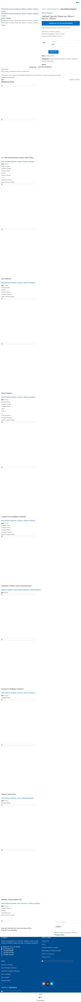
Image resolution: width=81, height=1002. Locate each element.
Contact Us (45, 941)
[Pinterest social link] (51, 65)
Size (43, 42)
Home (43, 9)
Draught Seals (5, 980)
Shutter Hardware (71, 59)
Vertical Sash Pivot (8, 794)
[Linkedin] (52, 984)
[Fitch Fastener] (18, 320)
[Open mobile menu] (1, 2)
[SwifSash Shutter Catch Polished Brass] (18, 558)
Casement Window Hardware (10, 971)
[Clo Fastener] (18, 206)
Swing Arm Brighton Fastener (12, 689)
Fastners (20, 283)
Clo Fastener (6, 279)
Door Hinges (5, 977)
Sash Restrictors (22, 903)
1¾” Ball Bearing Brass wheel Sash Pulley (17, 158)
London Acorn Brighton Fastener (13, 517)
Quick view (3, 154)
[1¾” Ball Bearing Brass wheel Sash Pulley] (18, 101)
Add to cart (53, 51)
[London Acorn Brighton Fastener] (18, 443)
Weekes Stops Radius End (11, 900)
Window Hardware (53, 9)
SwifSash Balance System (50, 947)
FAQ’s (44, 944)
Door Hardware (6, 974)
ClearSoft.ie (13, 987)
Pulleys (19, 161)
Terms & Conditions (48, 954)
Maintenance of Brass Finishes (51, 950)
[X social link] (49, 65)
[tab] (32, 67)
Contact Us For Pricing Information (61, 23)
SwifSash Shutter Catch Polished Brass (16, 586)
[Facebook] (44, 984)
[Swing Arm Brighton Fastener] (18, 616)
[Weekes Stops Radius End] (18, 826)
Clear (53, 44)
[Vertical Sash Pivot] (18, 721)
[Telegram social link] (54, 65)
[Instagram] (48, 984)
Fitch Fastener (6, 393)
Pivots (19, 798)
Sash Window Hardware (68, 9)
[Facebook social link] (47, 65)
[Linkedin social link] (52, 65)
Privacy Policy (59, 935)
